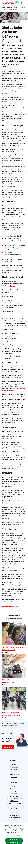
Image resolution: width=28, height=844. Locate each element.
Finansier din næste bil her (10, 606)
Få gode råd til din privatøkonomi (14, 840)
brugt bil (12, 286)
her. (15, 602)
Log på (21, 2)
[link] (3, 2)
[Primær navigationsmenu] (25, 2)
